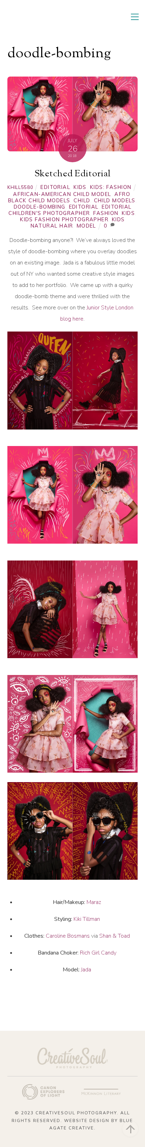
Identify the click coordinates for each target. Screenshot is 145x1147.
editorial (84, 207)
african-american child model (62, 194)
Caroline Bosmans (68, 936)
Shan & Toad (114, 936)
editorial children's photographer (69, 210)
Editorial (55, 187)
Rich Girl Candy (98, 953)
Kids (80, 187)
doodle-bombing (39, 207)
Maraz (94, 902)
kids (128, 213)
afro (122, 194)
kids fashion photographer (64, 219)
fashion (105, 213)
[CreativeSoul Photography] (44, 24)
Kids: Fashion (111, 187)
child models (114, 200)
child (82, 200)
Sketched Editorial (72, 174)
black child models (39, 200)
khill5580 (20, 187)
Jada (86, 970)
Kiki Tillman (87, 919)
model (86, 226)
